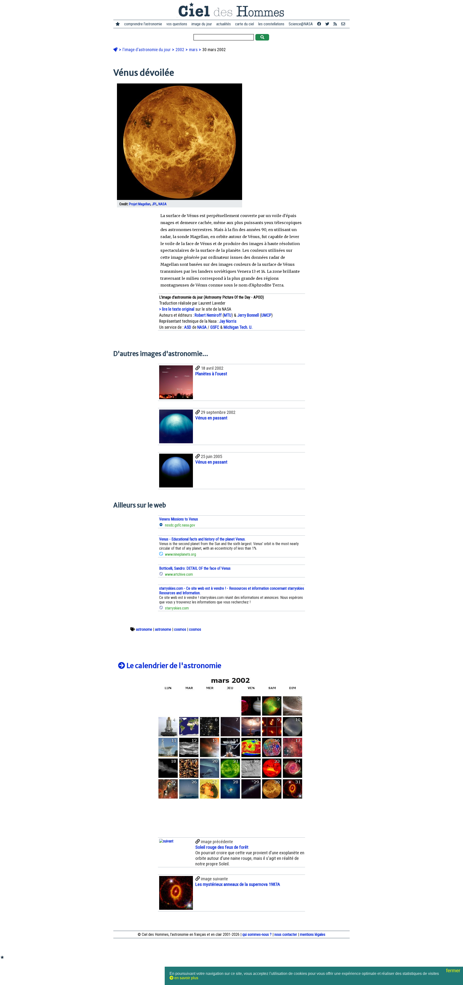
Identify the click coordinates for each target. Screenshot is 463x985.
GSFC (214, 327)
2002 (180, 49)
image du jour (201, 24)
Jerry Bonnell (248, 315)
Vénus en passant (211, 418)
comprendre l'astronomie (143, 24)
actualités (223, 24)
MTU (228, 315)
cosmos (180, 629)
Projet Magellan (139, 204)
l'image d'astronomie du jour (147, 49)
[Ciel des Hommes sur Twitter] (327, 24)
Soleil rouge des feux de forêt (221, 847)
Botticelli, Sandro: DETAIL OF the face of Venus (195, 568)
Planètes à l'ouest (211, 373)
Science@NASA (301, 24)
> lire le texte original (176, 309)
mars (193, 49)
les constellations (271, 24)
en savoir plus (185, 978)
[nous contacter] (343, 24)
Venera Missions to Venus (178, 519)
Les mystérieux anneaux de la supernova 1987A (237, 884)
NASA (162, 204)
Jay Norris (227, 321)
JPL (154, 204)
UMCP (266, 315)
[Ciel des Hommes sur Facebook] (319, 24)
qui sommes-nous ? (257, 934)
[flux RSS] (335, 24)
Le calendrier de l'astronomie (173, 665)
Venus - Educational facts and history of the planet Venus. (202, 539)
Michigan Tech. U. (238, 327)
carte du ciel (244, 24)
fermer (454, 970)
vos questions (176, 24)
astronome (144, 629)
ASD (187, 327)
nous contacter (285, 934)
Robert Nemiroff (208, 315)
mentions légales (312, 934)
